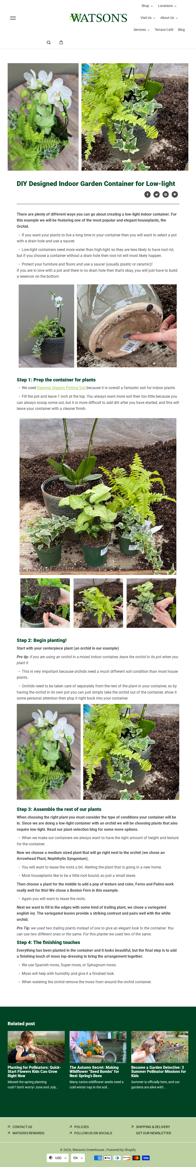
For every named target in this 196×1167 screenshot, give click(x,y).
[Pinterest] (165, 194)
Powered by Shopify (121, 1150)
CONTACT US (22, 1127)
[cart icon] (61, 42)
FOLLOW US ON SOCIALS (93, 1133)
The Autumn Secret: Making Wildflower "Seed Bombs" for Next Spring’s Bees (94, 1071)
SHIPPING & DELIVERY (153, 1127)
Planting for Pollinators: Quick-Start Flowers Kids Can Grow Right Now (34, 1071)
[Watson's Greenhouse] (98, 18)
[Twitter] (156, 194)
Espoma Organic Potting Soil (62, 387)
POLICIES (81, 1127)
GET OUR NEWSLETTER (153, 1133)
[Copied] (174, 194)
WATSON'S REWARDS (28, 1133)
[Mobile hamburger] (13, 18)
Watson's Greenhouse (88, 1150)
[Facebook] (147, 194)
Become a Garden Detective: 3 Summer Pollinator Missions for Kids (158, 1071)
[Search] (48, 42)
